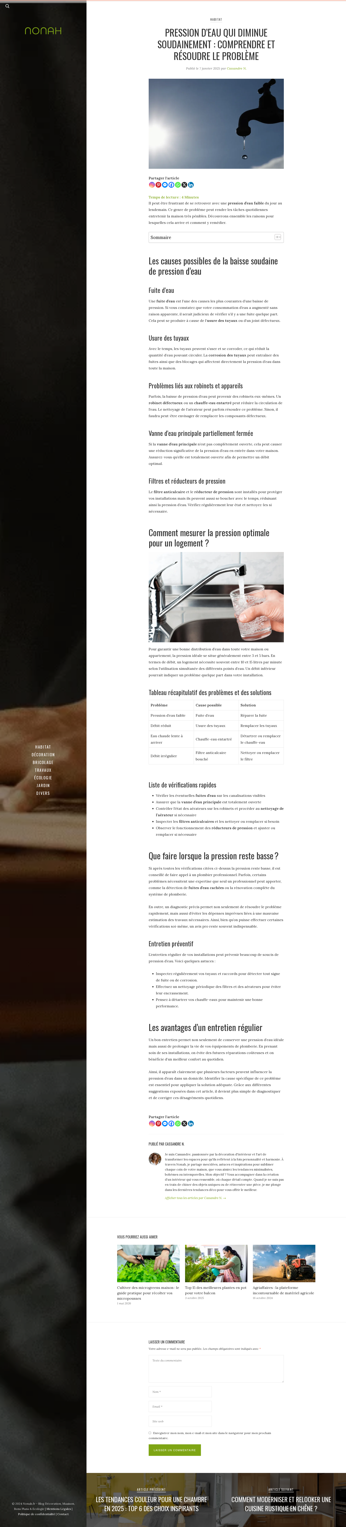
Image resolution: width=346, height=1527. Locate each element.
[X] (184, 185)
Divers (43, 793)
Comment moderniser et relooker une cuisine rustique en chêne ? (281, 1504)
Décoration (43, 754)
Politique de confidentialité (36, 1514)
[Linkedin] (191, 185)
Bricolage (43, 762)
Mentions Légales (58, 1509)
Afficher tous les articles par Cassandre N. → (195, 1198)
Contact (63, 1514)
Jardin (43, 785)
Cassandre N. (237, 68)
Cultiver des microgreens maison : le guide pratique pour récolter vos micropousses (148, 1293)
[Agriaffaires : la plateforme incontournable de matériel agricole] (284, 1263)
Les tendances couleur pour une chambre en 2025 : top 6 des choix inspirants (151, 1504)
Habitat (43, 747)
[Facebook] (171, 185)
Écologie (43, 777)
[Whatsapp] (178, 185)
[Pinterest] (158, 185)
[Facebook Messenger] (165, 185)
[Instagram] (152, 185)
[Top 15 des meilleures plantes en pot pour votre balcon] (216, 1263)
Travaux (43, 770)
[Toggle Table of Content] (276, 237)
